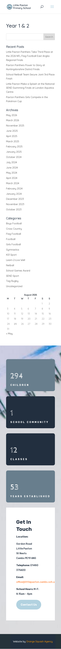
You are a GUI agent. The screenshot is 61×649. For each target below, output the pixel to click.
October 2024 (14, 157)
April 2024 (11, 178)
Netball (10, 265)
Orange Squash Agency (39, 641)
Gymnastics (12, 249)
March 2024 (12, 183)
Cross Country (14, 228)
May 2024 (11, 172)
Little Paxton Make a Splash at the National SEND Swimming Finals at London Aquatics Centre (30, 88)
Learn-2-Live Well (15, 260)
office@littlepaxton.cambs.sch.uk (36, 582)
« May (9, 333)
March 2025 (12, 141)
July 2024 (11, 162)
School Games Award (18, 270)
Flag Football (13, 233)
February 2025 (14, 146)
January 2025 (14, 151)
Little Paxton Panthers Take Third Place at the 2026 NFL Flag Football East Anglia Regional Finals (29, 56)
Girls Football (13, 244)
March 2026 (12, 120)
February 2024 (14, 188)
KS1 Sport (11, 254)
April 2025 (11, 136)
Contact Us (29, 604)
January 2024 (14, 193)
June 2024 (12, 167)
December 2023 (15, 199)
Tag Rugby (12, 281)
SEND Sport (12, 275)
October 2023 (14, 209)
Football (10, 239)
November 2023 (15, 204)
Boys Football (14, 223)
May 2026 (11, 115)
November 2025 (15, 125)
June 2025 (12, 130)
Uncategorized (14, 286)
